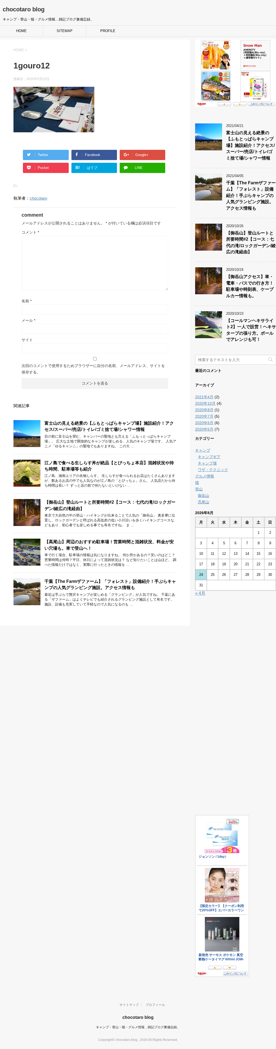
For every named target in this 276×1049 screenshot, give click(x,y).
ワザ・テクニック (213, 470)
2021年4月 (204, 397)
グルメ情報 (204, 476)
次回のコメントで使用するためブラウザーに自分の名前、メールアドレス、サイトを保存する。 (93, 368)
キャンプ (202, 450)
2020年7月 (204, 416)
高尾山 (203, 502)
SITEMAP (65, 31)
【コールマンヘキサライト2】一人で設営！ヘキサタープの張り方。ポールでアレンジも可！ (251, 330)
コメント (30, 232)
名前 (27, 301)
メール (28, 320)
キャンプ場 (207, 463)
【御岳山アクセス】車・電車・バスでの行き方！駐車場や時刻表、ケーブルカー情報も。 (250, 286)
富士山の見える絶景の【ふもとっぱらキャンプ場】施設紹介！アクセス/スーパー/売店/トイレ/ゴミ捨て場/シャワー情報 (109, 426)
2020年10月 (205, 403)
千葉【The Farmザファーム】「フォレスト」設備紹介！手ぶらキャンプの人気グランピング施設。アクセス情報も (110, 584)
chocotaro (38, 198)
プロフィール (155, 1005)
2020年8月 (204, 410)
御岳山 (203, 495)
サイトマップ (129, 1005)
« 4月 (200, 593)
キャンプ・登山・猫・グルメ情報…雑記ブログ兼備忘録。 (138, 1027)
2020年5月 (204, 429)
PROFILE (107, 31)
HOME (21, 31)
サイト (27, 340)
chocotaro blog (23, 9)
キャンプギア (209, 457)
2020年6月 (204, 423)
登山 (199, 489)
